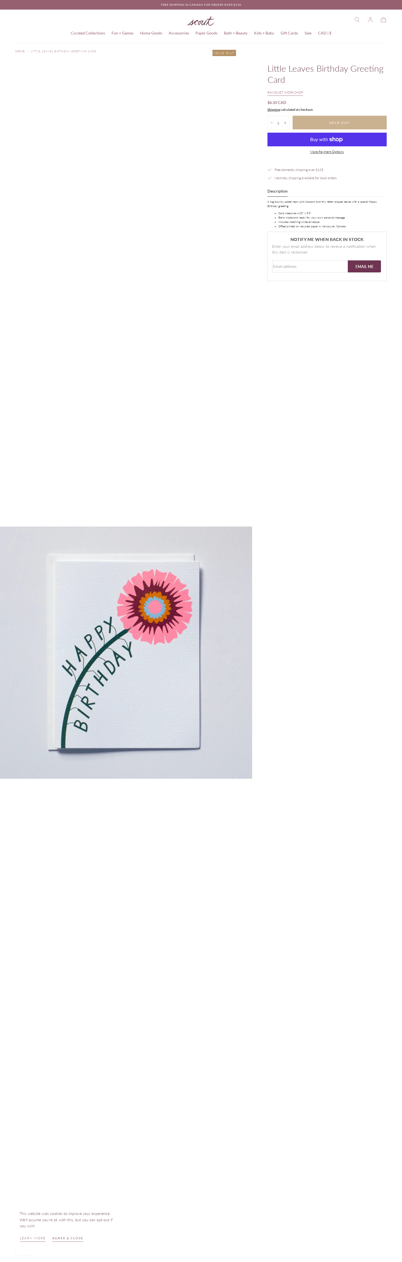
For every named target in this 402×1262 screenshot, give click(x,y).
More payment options (327, 152)
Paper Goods (206, 33)
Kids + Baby (264, 33)
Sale (308, 33)
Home (20, 51)
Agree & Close (67, 1238)
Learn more (33, 1238)
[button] (357, 19)
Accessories (179, 33)
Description (277, 191)
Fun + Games (122, 33)
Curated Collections (88, 33)
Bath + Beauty (235, 33)
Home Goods (151, 33)
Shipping (273, 109)
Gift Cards (289, 33)
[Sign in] (370, 19)
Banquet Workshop (285, 92)
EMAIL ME (365, 266)
